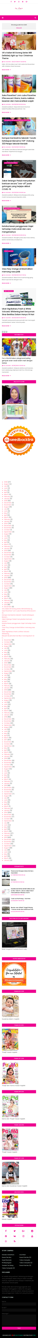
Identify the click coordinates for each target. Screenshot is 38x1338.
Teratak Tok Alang (7, 1265)
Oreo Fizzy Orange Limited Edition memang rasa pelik (17, 270)
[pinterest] (22, 1)
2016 (5, 758)
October (7, 530)
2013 (5, 837)
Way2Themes (19, 1335)
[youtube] (32, 1236)
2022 (5, 578)
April (5, 492)
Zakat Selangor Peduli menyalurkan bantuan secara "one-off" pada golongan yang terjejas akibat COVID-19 (18, 185)
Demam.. (14, 880)
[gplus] (26, 1)
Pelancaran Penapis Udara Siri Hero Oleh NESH (22, 872)
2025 (5, 501)
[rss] (15, 1241)
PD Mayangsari (6, 1263)
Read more (5, 70)
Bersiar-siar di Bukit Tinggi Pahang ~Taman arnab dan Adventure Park (22, 908)
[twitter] (15, 1)
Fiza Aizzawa (7, 61)
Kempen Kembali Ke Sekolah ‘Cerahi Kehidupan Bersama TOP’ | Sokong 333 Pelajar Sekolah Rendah (19, 141)
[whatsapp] (6, 1241)
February (7, 496)
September (8, 532)
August (6, 484)
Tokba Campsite (24, 1260)
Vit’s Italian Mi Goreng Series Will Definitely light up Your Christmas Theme (17, 55)
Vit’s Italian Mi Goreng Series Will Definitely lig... (17, 609)
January (7, 499)
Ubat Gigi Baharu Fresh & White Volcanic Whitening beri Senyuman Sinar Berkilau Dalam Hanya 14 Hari (18, 311)
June (5, 488)
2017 (5, 740)
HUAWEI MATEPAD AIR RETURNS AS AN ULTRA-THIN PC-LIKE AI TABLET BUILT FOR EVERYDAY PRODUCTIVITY (23, 891)
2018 (5, 717)
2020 (5, 663)
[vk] (15, 1236)
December (7, 503)
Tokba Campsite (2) (25, 1263)
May (5, 490)
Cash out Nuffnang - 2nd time (20, 899)
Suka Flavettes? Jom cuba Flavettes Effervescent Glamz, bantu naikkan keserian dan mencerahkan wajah (19, 98)
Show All (19, 28)
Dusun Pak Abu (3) (25, 1265)
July (5, 486)
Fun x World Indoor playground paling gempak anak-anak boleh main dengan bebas (17, 360)
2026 (5, 482)
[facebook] (11, 1)
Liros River (22, 1255)
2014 (5, 812)
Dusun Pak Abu (6, 1257)
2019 (5, 690)
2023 (5, 551)
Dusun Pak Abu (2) (25, 1257)
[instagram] (19, 1)
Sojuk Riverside (6, 1260)
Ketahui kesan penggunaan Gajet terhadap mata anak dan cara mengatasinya (17, 229)
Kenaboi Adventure (8, 1255)
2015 (5, 785)
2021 (5, 605)
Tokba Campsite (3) (8, 1268)
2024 (6, 524)
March (6, 494)
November (7, 505)
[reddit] (32, 1231)
